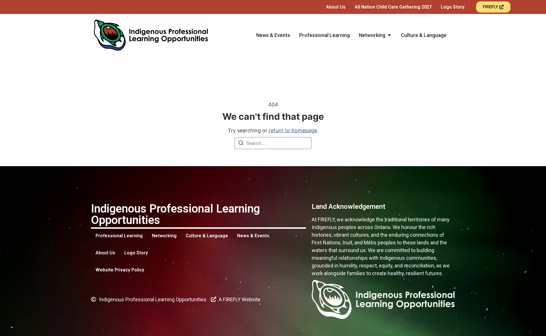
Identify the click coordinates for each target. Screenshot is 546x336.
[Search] (240, 144)
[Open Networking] (389, 35)
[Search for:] (273, 143)
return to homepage (293, 130)
